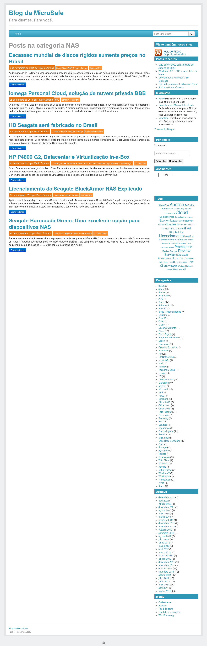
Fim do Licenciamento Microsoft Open (177, 84)
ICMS (181, 228)
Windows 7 (164, 473)
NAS (70, 68)
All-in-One (163, 205)
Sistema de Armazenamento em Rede (173, 256)
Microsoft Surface (187, 239)
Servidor (79, 163)
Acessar (162, 605)
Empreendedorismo (168, 337)
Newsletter (163, 117)
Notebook (163, 398)
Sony (161, 444)
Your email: (160, 145)
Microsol (165, 243)
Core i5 (162, 318)
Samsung (163, 418)
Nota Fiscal (177, 243)
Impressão (163, 360)
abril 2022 (163, 500)
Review (184, 250)
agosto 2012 (164, 536)
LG (159, 376)
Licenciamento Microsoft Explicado (176, 105)
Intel (160, 363)
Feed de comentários (169, 612)
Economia (166, 220)
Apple (161, 302)
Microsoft (175, 239)
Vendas (162, 466)
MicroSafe (164, 239)
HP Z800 (173, 228)
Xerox (161, 486)
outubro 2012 (165, 529)
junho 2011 (164, 581)
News (161, 395)
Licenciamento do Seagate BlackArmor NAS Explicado (75, 188)
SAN (73, 163)
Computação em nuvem (184, 217)
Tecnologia (115, 163)
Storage (84, 68)
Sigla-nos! (163, 437)
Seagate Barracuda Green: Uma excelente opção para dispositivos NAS (74, 223)
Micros (161, 386)
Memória (188, 236)
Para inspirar (165, 411)
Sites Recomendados (93, 163)
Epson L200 (177, 221)
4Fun (161, 289)
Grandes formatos (167, 347)
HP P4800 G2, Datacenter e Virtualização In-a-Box (69, 156)
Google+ (170, 224)
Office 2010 (164, 402)
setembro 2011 (166, 571)
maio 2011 (163, 584)
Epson (161, 340)
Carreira (162, 314)
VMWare (172, 265)
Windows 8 (164, 476)
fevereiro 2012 (165, 555)
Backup (162, 308)
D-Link (161, 324)
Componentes (166, 216)
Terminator (183, 262)
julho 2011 (163, 578)
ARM (164, 208)
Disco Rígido (62, 68)
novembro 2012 (166, 526)
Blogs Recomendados (169, 311)
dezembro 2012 (166, 523)
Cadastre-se (164, 602)
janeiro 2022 (164, 503)
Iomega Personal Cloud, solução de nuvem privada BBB (77, 93)
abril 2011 (163, 587)
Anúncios (189, 205)
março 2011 (164, 591)
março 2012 (164, 552)
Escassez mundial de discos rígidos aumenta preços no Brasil (77, 58)
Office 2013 (164, 405)
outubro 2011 (165, 568)
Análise (177, 204)
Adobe (161, 292)
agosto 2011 (164, 574)
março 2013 (164, 516)
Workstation (164, 479)
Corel (161, 321)
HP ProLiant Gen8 (184, 224)
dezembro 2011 (166, 561)
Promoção (163, 415)
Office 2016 (164, 408)
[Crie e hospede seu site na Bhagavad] (103, 642)
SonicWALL (190, 258)
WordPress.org (166, 615)
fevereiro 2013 (165, 520)
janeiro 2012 (164, 558)
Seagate (76, 68)
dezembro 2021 (166, 507)
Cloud (181, 212)
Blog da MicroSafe (36, 12)
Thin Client (163, 460)
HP (64, 163)
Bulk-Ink (188, 208)
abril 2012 (163, 549)
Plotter (171, 247)
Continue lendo (17, 84)
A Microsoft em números (171, 87)
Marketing (163, 382)
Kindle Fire (176, 232)
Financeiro (163, 344)
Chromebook (170, 213)
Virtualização (126, 163)
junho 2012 (164, 542)
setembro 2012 (166, 532)
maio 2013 (163, 513)
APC (160, 298)
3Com (161, 285)
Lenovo (162, 373)
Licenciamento (60, 195)
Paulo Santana (46, 67)
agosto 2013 (164, 510)
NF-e (171, 243)
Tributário (163, 463)
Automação (164, 305)
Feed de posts (165, 608)
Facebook (188, 220)
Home (18, 33)
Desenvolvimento (167, 327)
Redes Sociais (169, 251)
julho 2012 (163, 539)
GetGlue (161, 224)
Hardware (75, 233)
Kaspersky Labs (166, 369)
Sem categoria (165, 431)
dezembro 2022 (166, 497)
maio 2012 (163, 545)
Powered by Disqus (164, 129)
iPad (187, 227)
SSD (175, 262)
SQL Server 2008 (166, 262)
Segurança (164, 427)
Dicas (56, 233)
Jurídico (162, 366)
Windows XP (179, 269)
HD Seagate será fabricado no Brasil (53, 125)
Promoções (183, 246)
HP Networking (166, 356)
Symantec (163, 450)
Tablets (162, 453)
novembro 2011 (166, 565)
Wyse (161, 482)
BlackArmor (170, 208)
